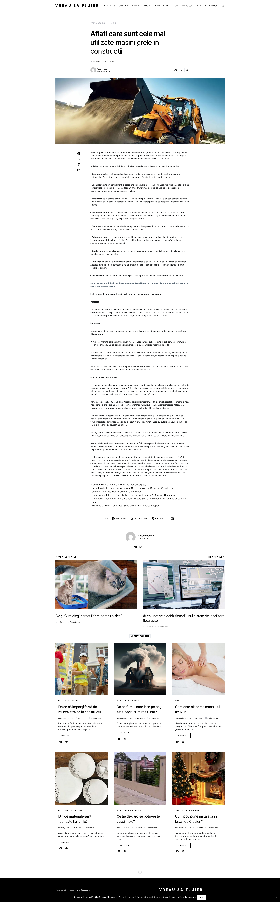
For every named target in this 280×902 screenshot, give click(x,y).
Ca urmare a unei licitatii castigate (125, 484)
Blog (113, 22)
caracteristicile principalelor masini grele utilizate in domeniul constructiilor (134, 488)
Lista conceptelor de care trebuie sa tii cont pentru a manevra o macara (133, 495)
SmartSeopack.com (85, 890)
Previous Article (67, 557)
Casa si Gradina (132, 701)
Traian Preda (102, 69)
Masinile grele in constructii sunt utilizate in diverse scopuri (126, 505)
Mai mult (66, 736)
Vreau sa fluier (77, 6)
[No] (276, 897)
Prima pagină (97, 22)
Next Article (215, 557)
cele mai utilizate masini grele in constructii (116, 491)
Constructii (71, 701)
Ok (201, 897)
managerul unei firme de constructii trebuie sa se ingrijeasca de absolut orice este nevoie (139, 500)
